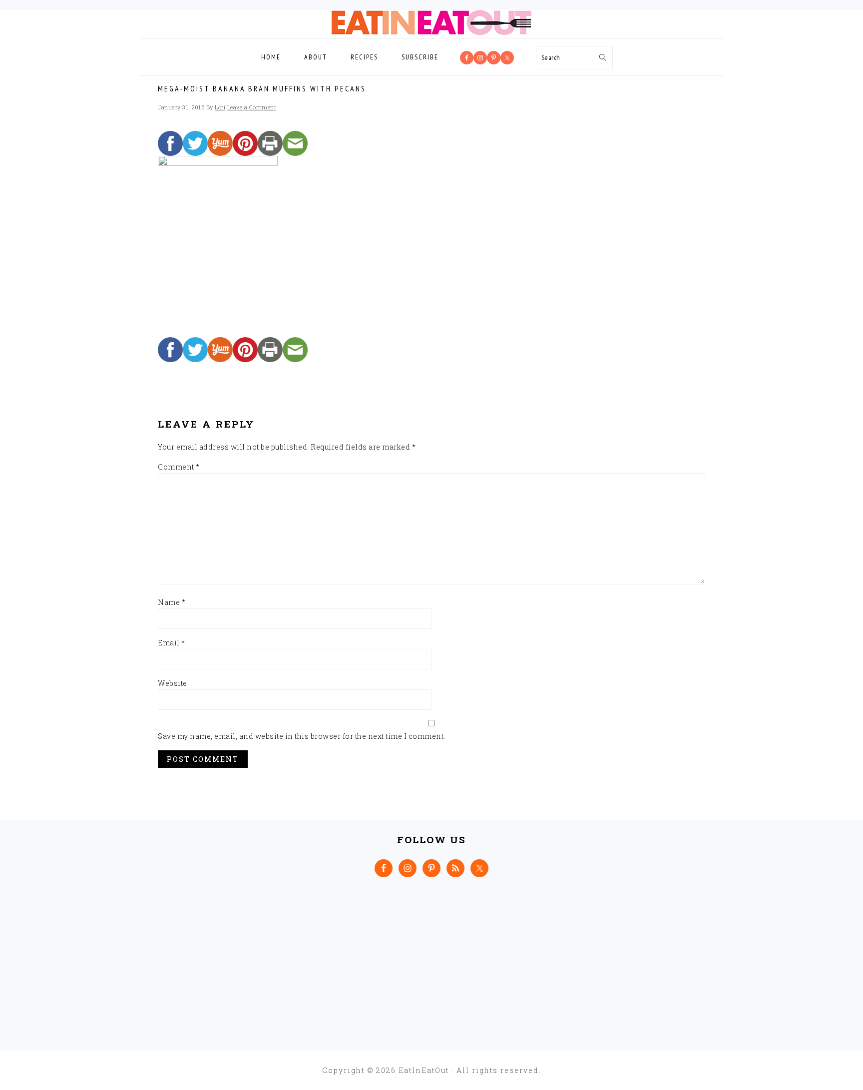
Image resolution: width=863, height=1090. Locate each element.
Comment (179, 467)
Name (171, 602)
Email (171, 642)
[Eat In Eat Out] (431, 32)
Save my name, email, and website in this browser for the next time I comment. (301, 736)
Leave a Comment (252, 107)
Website (172, 683)
